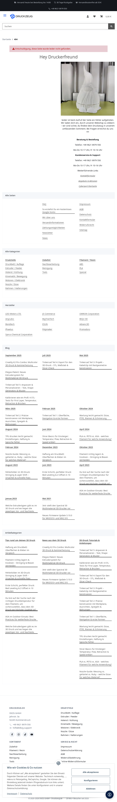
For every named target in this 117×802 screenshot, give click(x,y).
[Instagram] (18, 734)
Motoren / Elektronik (15, 280)
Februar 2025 (48, 408)
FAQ (44, 204)
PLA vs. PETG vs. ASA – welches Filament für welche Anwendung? (95, 437)
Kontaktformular (87, 175)
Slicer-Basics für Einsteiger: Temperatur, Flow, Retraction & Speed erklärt (57, 439)
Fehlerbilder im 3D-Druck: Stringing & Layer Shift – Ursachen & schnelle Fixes (17, 475)
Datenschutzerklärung (71, 750)
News (45, 238)
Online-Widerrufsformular (73, 761)
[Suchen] (111, 26)
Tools (44, 272)
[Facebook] (12, 734)
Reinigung (47, 268)
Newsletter (47, 232)
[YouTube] (31, 734)
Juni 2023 (46, 465)
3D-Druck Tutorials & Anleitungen (89, 542)
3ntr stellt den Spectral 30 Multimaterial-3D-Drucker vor (56, 507)
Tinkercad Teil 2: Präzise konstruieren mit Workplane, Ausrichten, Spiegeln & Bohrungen (19, 419)
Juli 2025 (46, 355)
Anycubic (9, 319)
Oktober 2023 (86, 447)
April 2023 (84, 465)
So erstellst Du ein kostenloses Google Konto (56, 210)
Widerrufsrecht (86, 224)
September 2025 (13, 355)
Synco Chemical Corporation (18, 334)
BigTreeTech (48, 319)
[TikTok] (25, 734)
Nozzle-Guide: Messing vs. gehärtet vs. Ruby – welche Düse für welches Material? (21, 457)
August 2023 (11, 465)
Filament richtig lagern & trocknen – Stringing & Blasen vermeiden (93, 457)
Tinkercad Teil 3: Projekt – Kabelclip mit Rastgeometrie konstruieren (93, 365)
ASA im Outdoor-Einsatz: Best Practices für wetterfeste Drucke (94, 492)
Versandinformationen (53, 222)
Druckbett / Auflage (14, 264)
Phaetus (9, 329)
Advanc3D (84, 324)
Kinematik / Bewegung (16, 276)
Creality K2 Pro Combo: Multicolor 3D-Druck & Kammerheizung (21, 363)
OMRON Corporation (89, 313)
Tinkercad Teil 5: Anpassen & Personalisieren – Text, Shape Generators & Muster (19, 387)
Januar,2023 (11, 498)
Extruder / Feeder (13, 268)
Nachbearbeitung (50, 264)
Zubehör (13, 746)
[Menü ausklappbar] (4, 14)
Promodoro (84, 329)
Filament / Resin (17, 750)
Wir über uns (48, 217)
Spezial (82, 272)
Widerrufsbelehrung (70, 757)
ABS (81, 264)
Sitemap (83, 230)
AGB (81, 209)
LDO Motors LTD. (13, 313)
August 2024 (11, 429)
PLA (81, 268)
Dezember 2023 (50, 447)
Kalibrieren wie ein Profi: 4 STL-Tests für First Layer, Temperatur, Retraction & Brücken (21, 400)
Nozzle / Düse (12, 284)
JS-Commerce (48, 313)
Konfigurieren (91, 780)
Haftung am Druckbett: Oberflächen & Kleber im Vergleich (54, 457)
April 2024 (84, 429)
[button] (87, 16)
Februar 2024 (11, 447)
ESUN (45, 324)
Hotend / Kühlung (14, 272)
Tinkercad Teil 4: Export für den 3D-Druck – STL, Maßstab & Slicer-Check (57, 365)
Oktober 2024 (86, 408)
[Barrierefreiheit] (110, 795)
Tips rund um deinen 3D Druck (20, 540)
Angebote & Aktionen (87, 181)
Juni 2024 (46, 429)
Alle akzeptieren (91, 772)
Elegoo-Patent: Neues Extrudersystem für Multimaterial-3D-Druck (16, 375)
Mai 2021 (46, 498)
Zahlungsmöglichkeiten (53, 227)
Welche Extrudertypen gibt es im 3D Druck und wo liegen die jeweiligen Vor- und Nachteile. (21, 508)
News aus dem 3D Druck (54, 540)
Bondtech (10, 324)
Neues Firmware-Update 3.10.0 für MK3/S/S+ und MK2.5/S (57, 517)
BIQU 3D (83, 319)
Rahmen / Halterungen (16, 288)
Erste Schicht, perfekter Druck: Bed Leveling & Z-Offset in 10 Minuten (56, 475)
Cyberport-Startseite (88, 186)
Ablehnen (90, 788)
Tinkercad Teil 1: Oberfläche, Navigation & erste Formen (56, 417)
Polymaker (47, 329)
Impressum (12, 793)
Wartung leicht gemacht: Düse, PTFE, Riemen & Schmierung (94, 417)
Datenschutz (26, 793)
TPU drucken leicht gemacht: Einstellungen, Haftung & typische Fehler (19, 439)
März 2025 (10, 408)
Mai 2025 (83, 355)
